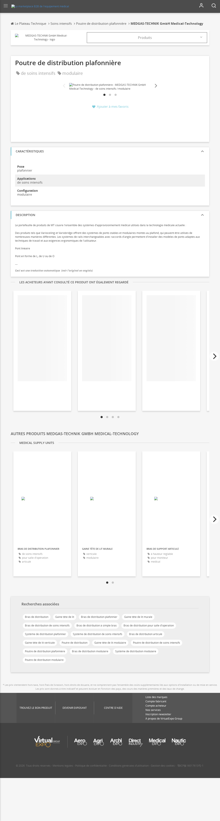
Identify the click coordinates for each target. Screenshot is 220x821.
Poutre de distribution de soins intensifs (156, 643)
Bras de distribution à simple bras (96, 625)
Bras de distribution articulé (145, 634)
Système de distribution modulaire (135, 651)
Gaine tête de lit (64, 617)
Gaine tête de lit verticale (40, 643)
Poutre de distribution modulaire (44, 660)
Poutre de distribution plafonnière (45, 651)
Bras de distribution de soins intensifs (47, 625)
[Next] (155, 86)
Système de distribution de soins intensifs (97, 634)
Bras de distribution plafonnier (99, 617)
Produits (145, 37)
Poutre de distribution (74, 643)
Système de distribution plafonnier (45, 634)
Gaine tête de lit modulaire (110, 643)
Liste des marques (156, 697)
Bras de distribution (36, 617)
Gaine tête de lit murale (138, 617)
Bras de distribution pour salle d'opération (149, 625)
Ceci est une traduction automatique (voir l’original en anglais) (54, 270)
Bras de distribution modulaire (90, 651)
